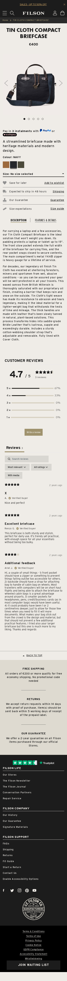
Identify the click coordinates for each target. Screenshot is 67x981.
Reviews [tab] (14, 447)
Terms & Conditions (34, 931)
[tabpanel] (33, 544)
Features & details (45, 220)
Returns (8, 855)
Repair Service (12, 798)
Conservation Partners (17, 792)
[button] (33, 388)
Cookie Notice (33, 945)
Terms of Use (33, 936)
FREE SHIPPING (33, 668)
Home (5, 20)
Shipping (58, 191)
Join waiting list (33, 965)
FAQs (6, 843)
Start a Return (12, 867)
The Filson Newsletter (16, 780)
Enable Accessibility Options (21, 879)
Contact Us (10, 873)
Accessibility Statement (33, 954)
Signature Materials (15, 827)
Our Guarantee (12, 821)
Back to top (34, 655)
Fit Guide (8, 861)
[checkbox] (13, 475)
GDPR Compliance (33, 949)
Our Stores (10, 774)
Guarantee (57, 200)
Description (19, 220)
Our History (10, 815)
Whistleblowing (33, 958)
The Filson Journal (14, 786)
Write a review (34, 432)
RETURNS (33, 699)
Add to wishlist (54, 182)
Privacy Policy (33, 940)
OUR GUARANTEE (33, 733)
